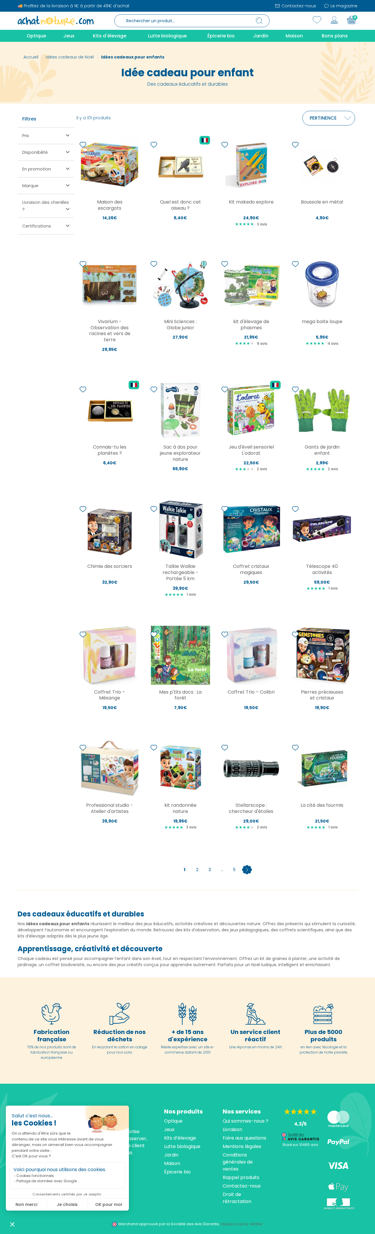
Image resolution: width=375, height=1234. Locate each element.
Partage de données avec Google (46, 1180)
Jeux (169, 1129)
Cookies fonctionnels (35, 1175)
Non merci (26, 1204)
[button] (12, 1224)
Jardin (171, 1155)
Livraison (232, 1129)
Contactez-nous (298, 6)
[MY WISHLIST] (317, 20)
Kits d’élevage (180, 1138)
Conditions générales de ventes (238, 1162)
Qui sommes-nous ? (245, 1121)
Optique (173, 1121)
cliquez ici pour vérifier (241, 1223)
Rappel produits (241, 1177)
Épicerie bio (177, 1171)
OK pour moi (108, 1204)
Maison (172, 1163)
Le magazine (343, 6)
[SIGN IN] (334, 20)
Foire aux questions (244, 1138)
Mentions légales (242, 1146)
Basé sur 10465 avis (300, 1144)
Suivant (247, 869)
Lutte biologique (182, 1146)
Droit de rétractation (237, 1198)
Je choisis (67, 1204)
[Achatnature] (56, 20)
